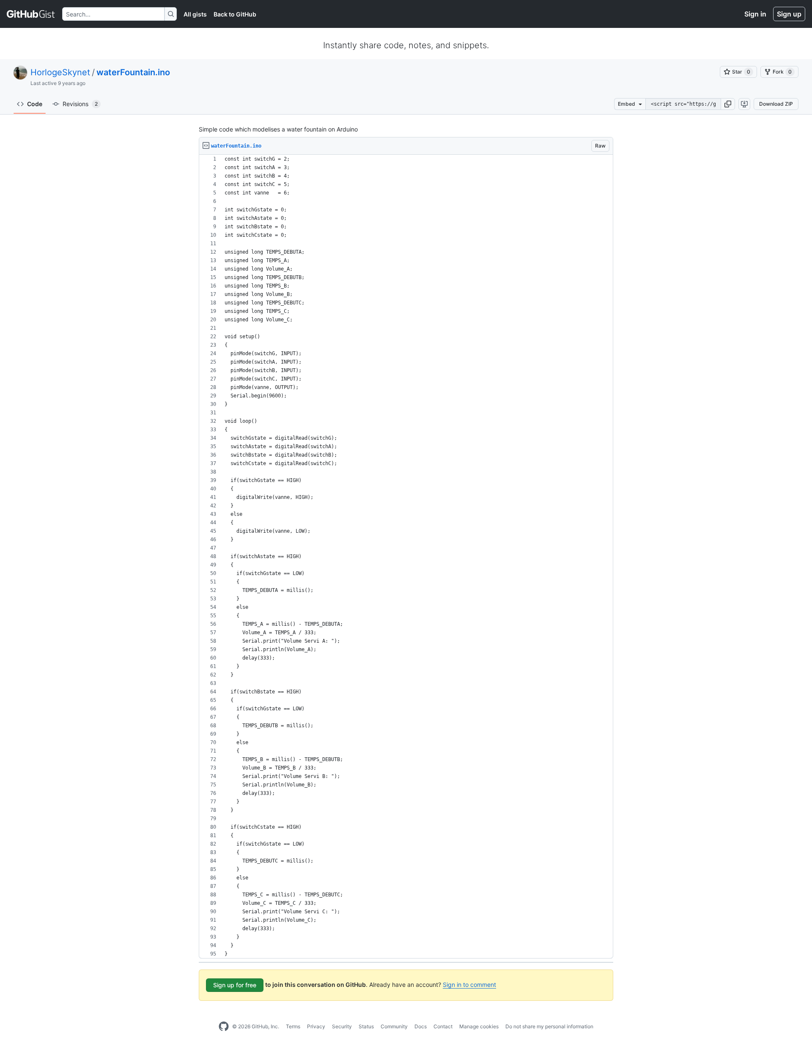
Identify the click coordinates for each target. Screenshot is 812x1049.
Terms (293, 1026)
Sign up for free (234, 985)
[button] (728, 104)
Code (34, 103)
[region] (406, 557)
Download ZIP (776, 104)
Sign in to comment (469, 984)
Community (394, 1026)
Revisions (80, 103)
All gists (195, 14)
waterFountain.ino (133, 72)
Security (342, 1026)
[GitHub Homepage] (224, 1026)
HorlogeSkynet (60, 72)
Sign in (755, 14)
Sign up (789, 14)
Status (366, 1026)
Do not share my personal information (549, 1026)
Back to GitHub (235, 14)
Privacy (316, 1026)
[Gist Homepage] (31, 14)
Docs (420, 1026)
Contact (443, 1026)
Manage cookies (479, 1026)
